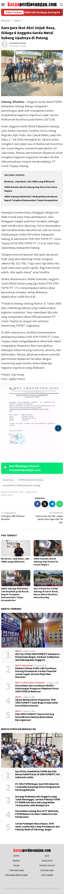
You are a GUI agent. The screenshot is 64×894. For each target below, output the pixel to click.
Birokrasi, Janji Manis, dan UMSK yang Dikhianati (29, 181)
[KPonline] (32, 4)
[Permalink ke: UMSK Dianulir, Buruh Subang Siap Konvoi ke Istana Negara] (48, 548)
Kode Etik (47, 860)
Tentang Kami (16, 870)
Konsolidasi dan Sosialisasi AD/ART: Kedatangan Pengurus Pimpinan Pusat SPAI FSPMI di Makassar (37, 688)
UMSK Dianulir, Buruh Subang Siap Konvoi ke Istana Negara (46, 561)
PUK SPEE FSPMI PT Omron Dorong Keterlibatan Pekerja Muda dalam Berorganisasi (34, 717)
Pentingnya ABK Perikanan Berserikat (13, 516)
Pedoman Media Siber (16, 875)
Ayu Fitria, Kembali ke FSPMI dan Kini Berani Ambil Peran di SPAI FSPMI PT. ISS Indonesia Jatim (37, 774)
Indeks (16, 860)
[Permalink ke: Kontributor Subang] (4, 44)
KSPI (47, 856)
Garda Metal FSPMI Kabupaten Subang (21, 485)
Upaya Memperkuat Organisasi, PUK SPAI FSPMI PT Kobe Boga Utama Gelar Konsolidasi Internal (36, 702)
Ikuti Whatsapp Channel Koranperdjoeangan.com (25, 468)
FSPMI (16, 856)
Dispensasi (8, 479)
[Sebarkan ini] (37, 504)
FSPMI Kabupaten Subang (30, 479)
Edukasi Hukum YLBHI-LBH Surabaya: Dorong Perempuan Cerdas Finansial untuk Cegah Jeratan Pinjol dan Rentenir (35, 673)
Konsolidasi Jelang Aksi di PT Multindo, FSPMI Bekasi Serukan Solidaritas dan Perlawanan (37, 814)
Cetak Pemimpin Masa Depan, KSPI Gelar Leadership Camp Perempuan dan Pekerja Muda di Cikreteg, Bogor (37, 826)
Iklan (16, 865)
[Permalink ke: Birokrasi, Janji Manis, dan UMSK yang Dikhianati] (15, 548)
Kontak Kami (47, 870)
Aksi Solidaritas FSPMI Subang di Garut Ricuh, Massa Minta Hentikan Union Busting (46, 593)
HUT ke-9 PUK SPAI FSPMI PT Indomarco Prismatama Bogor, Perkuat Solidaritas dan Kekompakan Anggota (37, 657)
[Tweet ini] (45, 504)
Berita (18, 651)
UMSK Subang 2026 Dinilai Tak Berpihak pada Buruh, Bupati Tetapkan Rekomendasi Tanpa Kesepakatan (15, 594)
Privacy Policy (47, 865)
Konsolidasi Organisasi (33, 683)
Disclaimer (47, 875)
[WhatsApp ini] (59, 504)
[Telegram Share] (52, 504)
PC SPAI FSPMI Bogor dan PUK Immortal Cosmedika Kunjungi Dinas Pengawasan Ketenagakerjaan (37, 787)
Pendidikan (27, 665)
